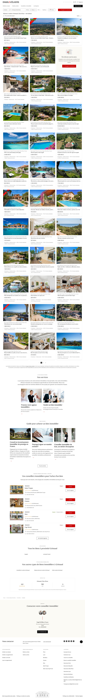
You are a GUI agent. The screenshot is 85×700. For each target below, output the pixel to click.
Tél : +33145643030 (42, 626)
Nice (26, 514)
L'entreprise (36, 6)
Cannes (27, 501)
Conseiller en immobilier (26, 6)
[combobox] (17, 10)
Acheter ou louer (6, 6)
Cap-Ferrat (28, 527)
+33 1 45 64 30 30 (47, 641)
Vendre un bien (15, 6)
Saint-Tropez (29, 488)
